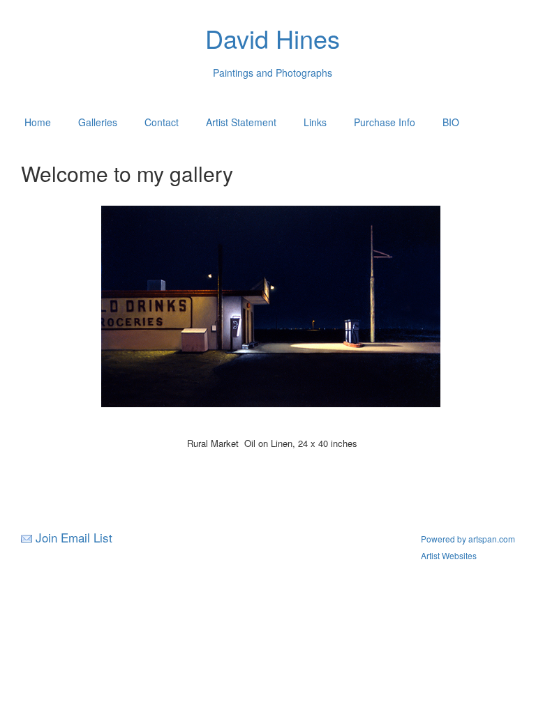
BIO (450, 122)
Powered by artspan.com (468, 539)
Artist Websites (449, 555)
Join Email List (74, 537)
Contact (161, 122)
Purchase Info (384, 122)
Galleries (97, 122)
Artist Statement (241, 122)
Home (37, 122)
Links (315, 122)
